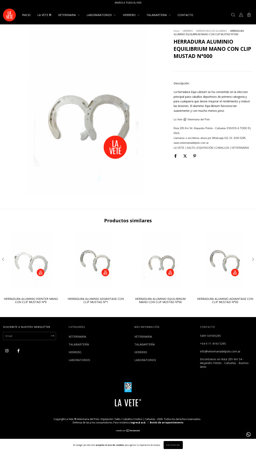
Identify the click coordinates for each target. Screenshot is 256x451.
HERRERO (129, 15)
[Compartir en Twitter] (185, 156)
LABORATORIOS (79, 360)
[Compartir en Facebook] (176, 156)
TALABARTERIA (157, 15)
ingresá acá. (138, 422)
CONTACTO (185, 15)
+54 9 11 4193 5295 (213, 343)
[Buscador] (233, 15)
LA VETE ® (44, 15)
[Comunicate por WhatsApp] (248, 434)
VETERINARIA (67, 15)
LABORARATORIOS (100, 15)
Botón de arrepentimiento (166, 422)
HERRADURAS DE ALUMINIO (211, 31)
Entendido (173, 445)
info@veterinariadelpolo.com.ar (220, 351)
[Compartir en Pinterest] (195, 156)
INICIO (26, 15)
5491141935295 (210, 336)
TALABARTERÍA (79, 344)
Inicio (177, 31)
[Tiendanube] (128, 431)
